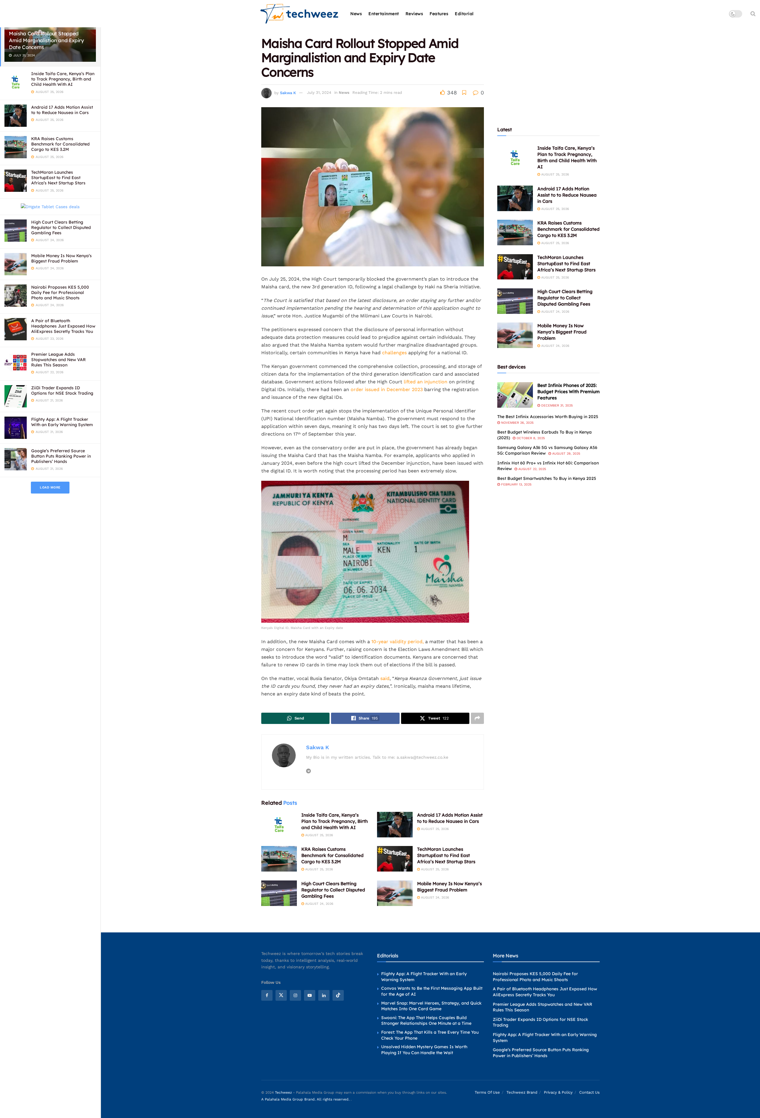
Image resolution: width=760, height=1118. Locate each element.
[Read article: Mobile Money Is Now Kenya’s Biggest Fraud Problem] (395, 893)
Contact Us (589, 1092)
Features (439, 13)
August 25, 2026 (318, 835)
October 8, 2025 (530, 438)
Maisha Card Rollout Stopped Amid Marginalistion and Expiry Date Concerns (46, 40)
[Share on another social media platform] (477, 718)
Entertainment (383, 13)
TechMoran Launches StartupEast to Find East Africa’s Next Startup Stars (58, 178)
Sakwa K (288, 92)
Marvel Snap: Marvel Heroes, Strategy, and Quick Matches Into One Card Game (431, 1006)
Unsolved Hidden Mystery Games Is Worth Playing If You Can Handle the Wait (424, 1049)
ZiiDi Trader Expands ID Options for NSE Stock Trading (62, 390)
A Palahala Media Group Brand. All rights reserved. (306, 1099)
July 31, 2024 (319, 92)
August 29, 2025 (565, 454)
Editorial (464, 13)
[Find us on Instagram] (295, 995)
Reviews (414, 13)
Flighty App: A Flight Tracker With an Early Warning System (62, 422)
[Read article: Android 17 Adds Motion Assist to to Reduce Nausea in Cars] (395, 824)
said (385, 678)
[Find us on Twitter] (281, 995)
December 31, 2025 (556, 405)
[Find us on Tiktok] (338, 995)
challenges (394, 352)
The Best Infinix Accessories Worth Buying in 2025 (547, 416)
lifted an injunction (425, 382)
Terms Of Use (487, 1092)
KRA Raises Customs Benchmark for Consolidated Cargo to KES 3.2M (60, 144)
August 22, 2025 (531, 469)
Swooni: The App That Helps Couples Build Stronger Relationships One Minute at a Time (426, 1020)
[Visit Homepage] (299, 14)
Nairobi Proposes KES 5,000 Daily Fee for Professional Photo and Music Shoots (60, 292)
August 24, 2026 (318, 904)
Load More (50, 487)
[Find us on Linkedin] (324, 995)
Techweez (283, 1092)
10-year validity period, (397, 641)
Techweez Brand (521, 1092)
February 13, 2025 (515, 484)
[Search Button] (753, 13)
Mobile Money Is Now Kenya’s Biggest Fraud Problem (61, 258)
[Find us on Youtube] (309, 995)
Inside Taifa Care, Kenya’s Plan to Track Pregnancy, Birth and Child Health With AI (62, 79)
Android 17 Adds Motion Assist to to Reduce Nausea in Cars (62, 110)
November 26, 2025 (516, 423)
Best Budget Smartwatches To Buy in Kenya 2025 (546, 478)
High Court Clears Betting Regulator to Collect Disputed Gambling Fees (61, 227)
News (356, 13)
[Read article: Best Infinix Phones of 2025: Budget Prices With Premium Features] (515, 395)
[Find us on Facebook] (267, 995)
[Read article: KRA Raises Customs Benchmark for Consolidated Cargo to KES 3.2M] (279, 859)
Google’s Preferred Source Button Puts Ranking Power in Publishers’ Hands (61, 456)
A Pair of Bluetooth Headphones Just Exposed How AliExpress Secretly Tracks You (63, 326)
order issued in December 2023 (387, 389)
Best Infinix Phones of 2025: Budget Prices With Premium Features (568, 391)
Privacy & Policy (558, 1092)
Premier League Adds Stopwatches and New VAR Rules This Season (58, 360)
